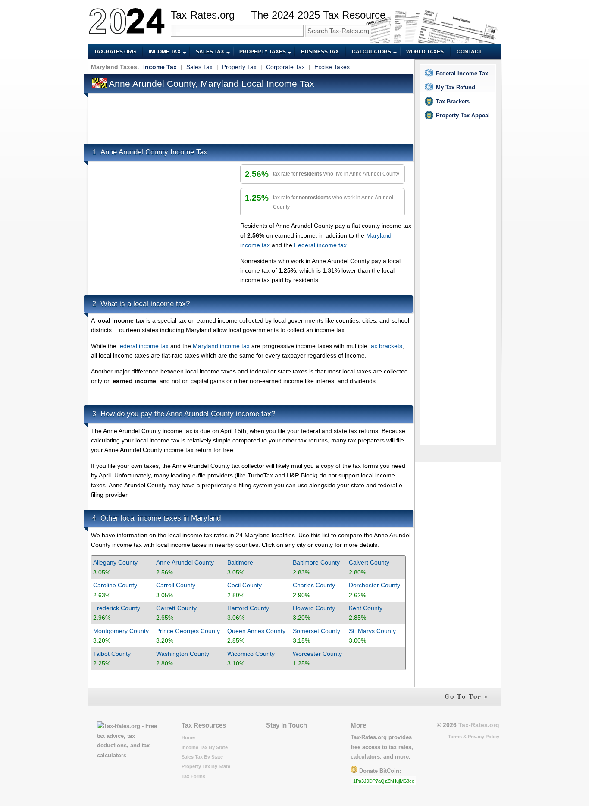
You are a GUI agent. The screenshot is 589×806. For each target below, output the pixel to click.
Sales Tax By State (202, 756)
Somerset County (316, 630)
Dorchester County (374, 585)
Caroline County (115, 585)
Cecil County (244, 585)
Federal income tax (320, 244)
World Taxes (425, 52)
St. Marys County (372, 630)
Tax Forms (193, 776)
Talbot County (112, 653)
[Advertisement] (248, 115)
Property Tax (239, 66)
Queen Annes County (256, 630)
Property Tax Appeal (463, 115)
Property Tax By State (206, 766)
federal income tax (143, 345)
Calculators (371, 52)
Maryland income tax (221, 345)
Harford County (248, 608)
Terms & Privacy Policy (473, 736)
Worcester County (317, 653)
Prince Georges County (188, 630)
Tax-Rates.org (115, 52)
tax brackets (385, 345)
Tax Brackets (453, 101)
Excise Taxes (332, 66)
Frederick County (116, 608)
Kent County (365, 608)
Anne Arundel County (185, 562)
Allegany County (115, 562)
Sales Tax (210, 52)
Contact (469, 52)
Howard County (314, 608)
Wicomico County (251, 653)
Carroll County (175, 585)
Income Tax (165, 52)
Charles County (314, 585)
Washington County (182, 653)
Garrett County (176, 608)
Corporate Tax (285, 66)
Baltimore (240, 562)
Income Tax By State (205, 747)
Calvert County (369, 562)
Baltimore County (316, 562)
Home (188, 737)
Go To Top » (466, 696)
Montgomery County (121, 630)
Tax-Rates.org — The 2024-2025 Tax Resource (278, 15)
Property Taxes (262, 52)
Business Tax (320, 52)
